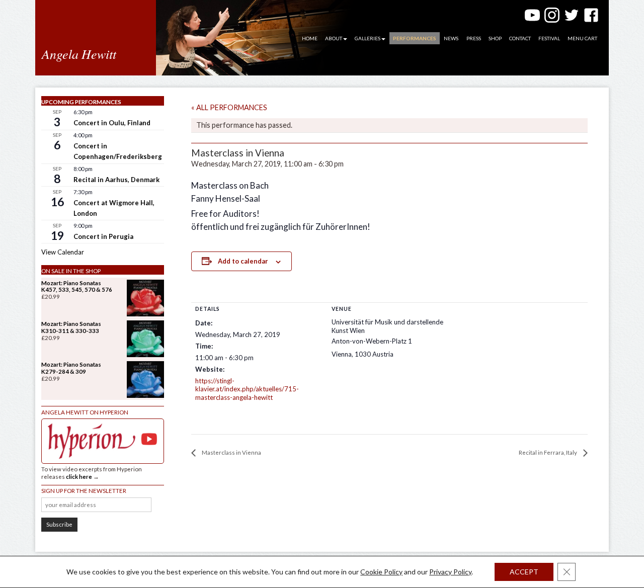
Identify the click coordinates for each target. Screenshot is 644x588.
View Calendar (62, 252)
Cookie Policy (381, 571)
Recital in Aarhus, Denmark (116, 180)
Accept (524, 571)
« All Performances (229, 107)
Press (473, 38)
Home (309, 38)
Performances (414, 38)
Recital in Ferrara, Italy (548, 452)
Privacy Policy (450, 571)
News (451, 38)
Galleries (367, 38)
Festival (549, 38)
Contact (520, 38)
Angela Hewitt (79, 53)
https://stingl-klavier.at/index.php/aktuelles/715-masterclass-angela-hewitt (247, 389)
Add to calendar (243, 261)
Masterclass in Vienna (231, 452)
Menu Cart (582, 38)
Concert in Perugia (103, 236)
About (333, 38)
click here (79, 476)
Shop (495, 38)
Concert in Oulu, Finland (111, 123)
